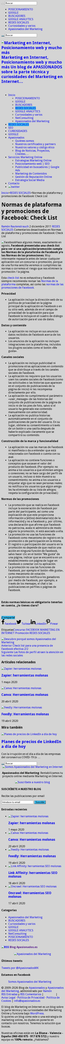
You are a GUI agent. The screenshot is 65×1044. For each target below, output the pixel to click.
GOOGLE (13, 12)
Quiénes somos (24, 140)
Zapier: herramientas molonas (24, 675)
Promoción (22, 633)
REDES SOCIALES (18, 22)
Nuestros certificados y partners (35, 144)
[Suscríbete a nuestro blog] (32, 782)
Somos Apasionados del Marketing (29, 981)
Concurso (19, 629)
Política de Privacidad (31, 997)
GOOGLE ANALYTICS (20, 19)
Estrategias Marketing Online (33, 160)
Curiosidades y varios (21, 25)
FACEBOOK (32, 629)
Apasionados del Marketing (25, 29)
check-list (13, 277)
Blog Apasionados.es (23, 947)
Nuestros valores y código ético (34, 147)
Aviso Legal (8, 997)
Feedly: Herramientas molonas (25, 714)
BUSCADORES (16, 16)
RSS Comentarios (30, 994)
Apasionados (16, 137)
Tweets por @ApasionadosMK (19, 968)
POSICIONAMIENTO (20, 9)
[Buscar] (2, 3)
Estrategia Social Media (29, 180)
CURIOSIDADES (17, 131)
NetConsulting (24, 118)
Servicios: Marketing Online (25, 157)
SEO (10, 127)
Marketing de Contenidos (31, 173)
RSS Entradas (9, 994)
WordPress (37, 1013)
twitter (15, 186)
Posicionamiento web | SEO (32, 163)
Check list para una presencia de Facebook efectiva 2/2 (27, 647)
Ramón (47, 991)
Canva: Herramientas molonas (24, 695)
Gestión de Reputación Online (33, 176)
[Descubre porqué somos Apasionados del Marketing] (32, 642)
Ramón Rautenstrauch (15, 226)
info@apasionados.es (27, 1000)
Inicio (11, 95)
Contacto (13, 183)
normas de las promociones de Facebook (32, 286)
